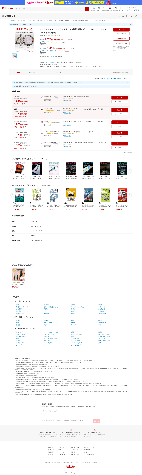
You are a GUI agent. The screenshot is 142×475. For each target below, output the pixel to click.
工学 (45, 21)
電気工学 (51, 21)
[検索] (87, 9)
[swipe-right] (129, 171)
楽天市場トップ (15, 21)
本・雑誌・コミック (26, 21)
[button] (99, 9)
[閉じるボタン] (131, 24)
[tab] (18, 72)
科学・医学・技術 (37, 21)
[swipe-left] (12, 171)
